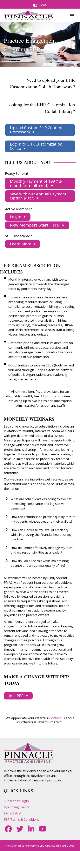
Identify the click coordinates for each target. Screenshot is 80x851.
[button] (40, 130)
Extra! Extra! (12, 813)
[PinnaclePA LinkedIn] (31, 829)
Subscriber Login (16, 801)
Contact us (57, 718)
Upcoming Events (16, 807)
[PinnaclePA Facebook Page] (8, 829)
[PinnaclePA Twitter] (19, 829)
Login (42, 5)
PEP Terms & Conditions (21, 819)
